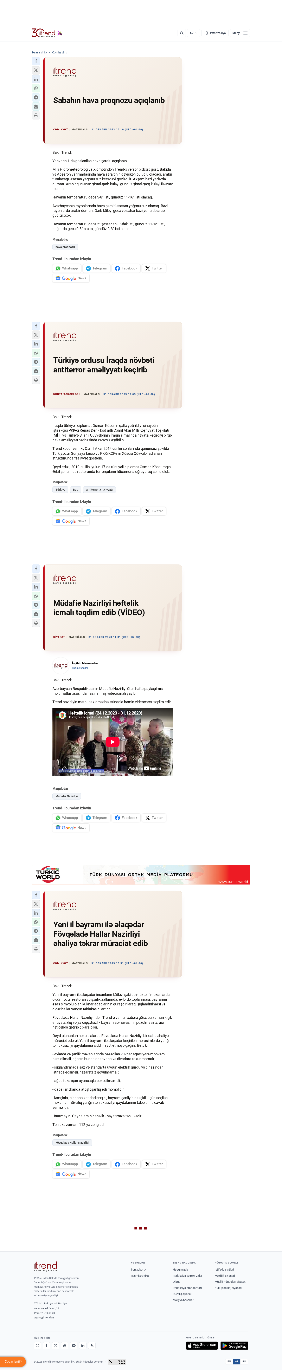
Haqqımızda (180, 1269)
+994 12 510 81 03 (44, 1312)
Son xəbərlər (139, 1269)
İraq (75, 489)
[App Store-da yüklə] (202, 1346)
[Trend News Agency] (45, 1266)
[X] (55, 1345)
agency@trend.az (44, 1317)
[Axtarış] (182, 33)
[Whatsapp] (37, 1345)
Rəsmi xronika (140, 1275)
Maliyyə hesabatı (183, 1300)
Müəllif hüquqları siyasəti (230, 1281)
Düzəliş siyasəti (182, 1294)
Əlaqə (176, 1281)
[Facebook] (46, 1345)
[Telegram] (73, 1345)
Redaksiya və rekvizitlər (187, 1275)
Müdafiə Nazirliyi (67, 796)
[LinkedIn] (82, 1345)
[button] (36, 61)
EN (229, 1361)
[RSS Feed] (92, 1345)
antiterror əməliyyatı (99, 489)
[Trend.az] (47, 33)
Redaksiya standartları (187, 1288)
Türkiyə (60, 489)
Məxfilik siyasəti (225, 1275)
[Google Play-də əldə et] (234, 1346)
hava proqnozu (65, 247)
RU (244, 1361)
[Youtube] (64, 1345)
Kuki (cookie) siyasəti (228, 1288)
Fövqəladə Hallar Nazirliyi (72, 1142)
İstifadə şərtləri (224, 1269)
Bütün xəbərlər (80, 668)
